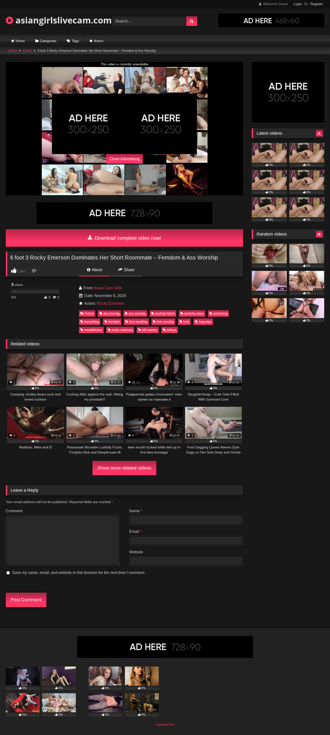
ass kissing (111, 313)
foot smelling (138, 321)
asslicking (220, 313)
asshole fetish (165, 313)
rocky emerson (122, 330)
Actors (98, 41)
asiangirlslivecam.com (62, 20)
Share (128, 270)
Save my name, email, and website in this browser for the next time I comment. (78, 573)
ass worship (137, 313)
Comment (14, 511)
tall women (149, 330)
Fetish (27, 50)
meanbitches (93, 330)
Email (135, 531)
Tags (75, 41)
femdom (114, 321)
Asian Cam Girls (108, 288)
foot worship (165, 321)
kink (186, 321)
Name (135, 511)
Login (298, 4)
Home (20, 41)
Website (136, 552)
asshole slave (194, 313)
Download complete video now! (127, 238)
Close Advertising (124, 159)
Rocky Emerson (110, 303)
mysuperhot (165, 724)
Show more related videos (124, 467)
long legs (205, 321)
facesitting (91, 321)
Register (316, 4)
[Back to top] (315, 720)
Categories (48, 41)
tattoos (171, 330)
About (96, 270)
